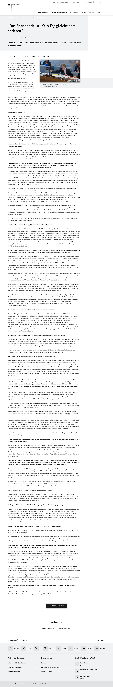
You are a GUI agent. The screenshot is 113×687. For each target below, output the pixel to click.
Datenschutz (18, 684)
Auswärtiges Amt (43, 12)
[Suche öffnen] (104, 12)
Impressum (10, 684)
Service (83, 12)
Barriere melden (27, 684)
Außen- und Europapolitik (59, 12)
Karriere (91, 12)
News (98, 12)
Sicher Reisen (74, 12)
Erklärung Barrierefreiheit (39, 684)
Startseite (10, 17)
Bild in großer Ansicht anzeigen (59, 71)
